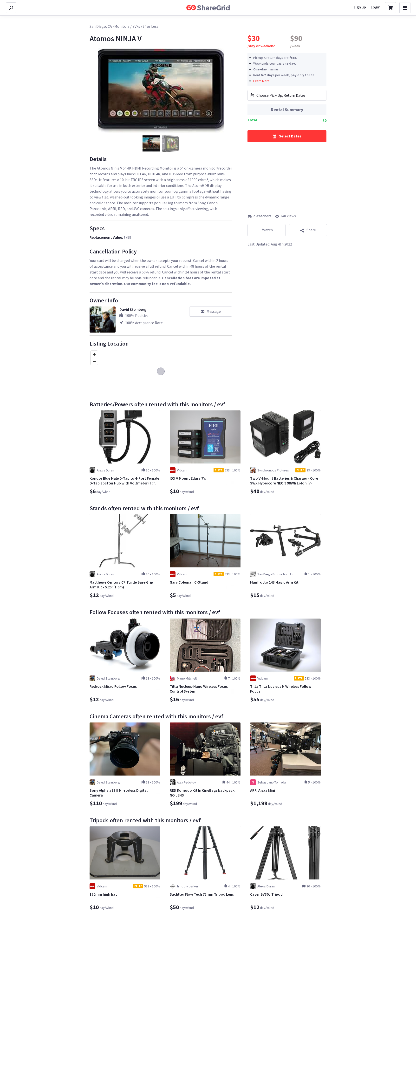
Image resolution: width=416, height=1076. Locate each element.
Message (214, 311)
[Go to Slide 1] (151, 143)
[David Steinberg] (103, 319)
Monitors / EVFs (127, 26)
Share (311, 229)
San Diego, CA (101, 26)
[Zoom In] (94, 354)
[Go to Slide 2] (170, 143)
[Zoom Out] (94, 361)
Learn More (261, 80)
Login (375, 7)
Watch (267, 229)
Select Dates (290, 135)
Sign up (359, 7)
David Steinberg (132, 309)
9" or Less (150, 26)
